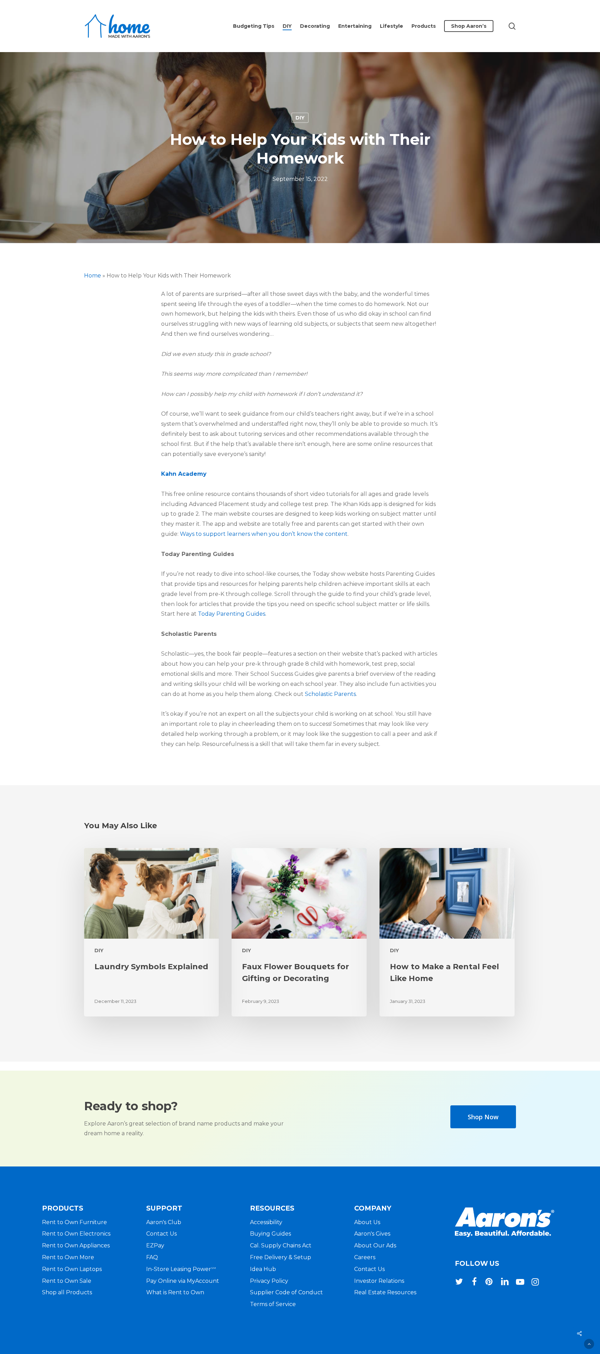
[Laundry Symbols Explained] (151, 932)
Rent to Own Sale (66, 1281)
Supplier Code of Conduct (286, 1292)
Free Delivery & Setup (280, 1257)
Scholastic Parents (330, 694)
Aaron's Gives (372, 1233)
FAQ (152, 1257)
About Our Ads (375, 1245)
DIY (300, 118)
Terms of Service (273, 1304)
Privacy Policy (269, 1281)
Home (92, 275)
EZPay (155, 1245)
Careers (364, 1257)
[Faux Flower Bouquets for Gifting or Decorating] (299, 932)
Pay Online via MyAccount (182, 1281)
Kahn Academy (184, 474)
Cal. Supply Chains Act (280, 1245)
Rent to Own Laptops (72, 1269)
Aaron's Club (163, 1222)
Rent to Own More (68, 1257)
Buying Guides (270, 1233)
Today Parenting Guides (231, 613)
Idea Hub (263, 1269)
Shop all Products (67, 1292)
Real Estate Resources (385, 1292)
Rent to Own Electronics (76, 1233)
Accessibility (266, 1222)
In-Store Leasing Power (181, 1269)
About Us (367, 1222)
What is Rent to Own (175, 1292)
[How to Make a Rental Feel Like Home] (447, 932)
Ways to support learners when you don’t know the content (264, 534)
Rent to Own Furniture (74, 1222)
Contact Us (161, 1233)
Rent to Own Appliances (76, 1245)
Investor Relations (379, 1281)
